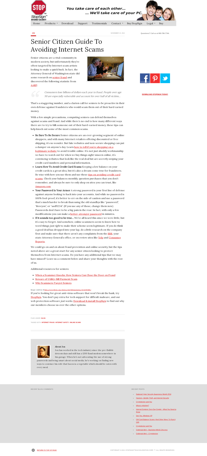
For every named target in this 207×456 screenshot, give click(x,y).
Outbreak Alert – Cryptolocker (147, 434)
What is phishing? (142, 405)
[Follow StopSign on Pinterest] (155, 82)
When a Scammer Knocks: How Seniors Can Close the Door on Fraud (75, 275)
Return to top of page (47, 450)
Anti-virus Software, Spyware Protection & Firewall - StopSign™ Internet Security (103, 10)
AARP (34, 85)
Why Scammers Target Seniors (53, 282)
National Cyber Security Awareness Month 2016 (153, 394)
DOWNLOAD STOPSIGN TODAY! (155, 94)
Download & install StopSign (89, 300)
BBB (110, 233)
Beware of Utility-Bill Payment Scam (56, 279)
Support (82, 23)
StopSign (36, 297)
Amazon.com (43, 186)
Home (36, 23)
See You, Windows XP (144, 416)
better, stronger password (86, 213)
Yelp (100, 237)
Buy (161, 23)
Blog (43, 318)
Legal (148, 24)
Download (67, 23)
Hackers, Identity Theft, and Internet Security (152, 398)
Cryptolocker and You (144, 402)
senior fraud (59, 77)
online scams (75, 322)
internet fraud (48, 322)
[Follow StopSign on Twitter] (165, 82)
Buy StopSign (134, 23)
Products (48, 24)
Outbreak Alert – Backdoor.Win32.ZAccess (152, 430)
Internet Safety (62, 322)
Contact (115, 24)
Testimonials (99, 23)
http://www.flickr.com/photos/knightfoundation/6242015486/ (67, 290)
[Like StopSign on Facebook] (145, 82)
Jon (33, 33)
